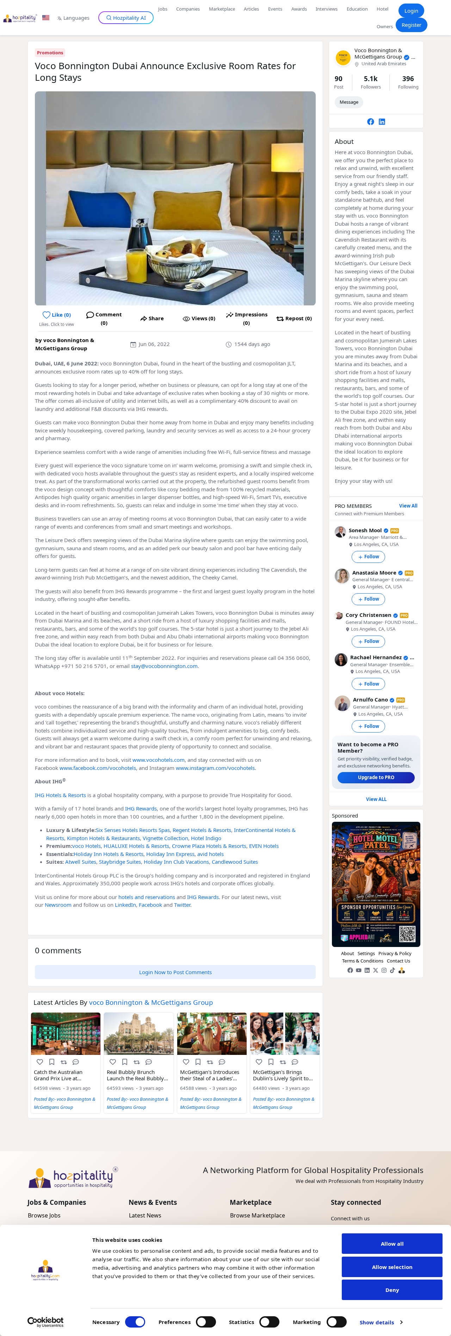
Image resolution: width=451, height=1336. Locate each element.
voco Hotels (86, 845)
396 (408, 78)
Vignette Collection (165, 838)
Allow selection (392, 1266)
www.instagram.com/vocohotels (215, 767)
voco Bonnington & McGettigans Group (378, 53)
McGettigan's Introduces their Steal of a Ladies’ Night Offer (209, 1075)
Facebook (150, 904)
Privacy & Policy (395, 953)
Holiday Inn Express (170, 853)
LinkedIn (125, 904)
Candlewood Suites (235, 861)
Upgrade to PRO (376, 777)
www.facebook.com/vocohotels (98, 767)
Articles (251, 9)
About (347, 953)
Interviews (327, 9)
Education (357, 9)
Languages (76, 17)
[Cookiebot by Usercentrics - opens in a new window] (45, 1322)
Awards (299, 9)
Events (275, 9)
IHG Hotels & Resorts (60, 794)
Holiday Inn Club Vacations (176, 861)
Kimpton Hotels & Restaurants (103, 838)
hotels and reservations (146, 896)
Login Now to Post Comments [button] (175, 972)
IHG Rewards (141, 808)
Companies (188, 9)
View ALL (376, 799)
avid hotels (210, 853)
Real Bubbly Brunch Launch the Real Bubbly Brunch (135, 1075)
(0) (203, 318)
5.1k (371, 78)
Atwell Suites (80, 861)
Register (411, 24)
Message (349, 102)
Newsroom (58, 904)
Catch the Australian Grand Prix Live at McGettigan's (58, 1075)
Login (411, 10)
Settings (366, 953)
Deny (392, 1289)
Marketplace (222, 9)
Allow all (392, 1243)
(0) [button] (61, 314)
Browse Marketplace (257, 1215)
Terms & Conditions (362, 961)
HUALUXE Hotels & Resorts (136, 845)
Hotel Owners (385, 18)
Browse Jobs (44, 1215)
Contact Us (398, 961)
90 (338, 78)
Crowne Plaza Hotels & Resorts (209, 845)
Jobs (162, 9)
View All (408, 506)
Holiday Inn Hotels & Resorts (108, 853)
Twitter (182, 904)
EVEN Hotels (264, 845)
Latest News (145, 1215)
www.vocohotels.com (158, 759)
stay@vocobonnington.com (164, 665)
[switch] (206, 1322)
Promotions (50, 52)
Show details (377, 1322)
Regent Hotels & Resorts (202, 829)
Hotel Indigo (206, 838)
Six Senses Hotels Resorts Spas (133, 829)
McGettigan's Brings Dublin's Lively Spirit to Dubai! (281, 1075)
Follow (371, 556)
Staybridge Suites (120, 861)
